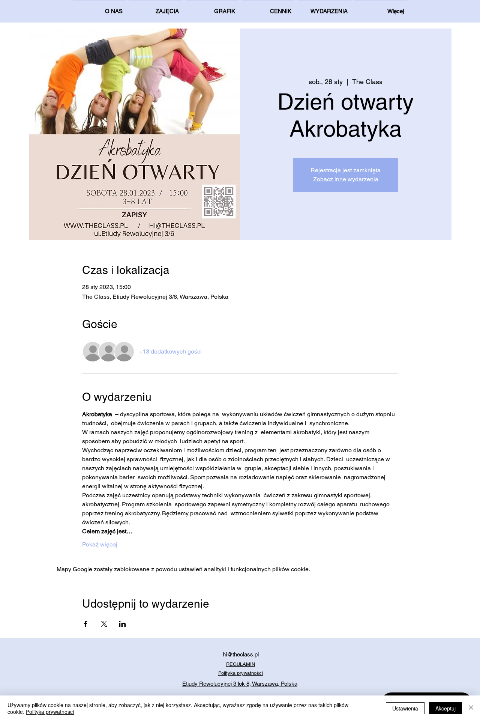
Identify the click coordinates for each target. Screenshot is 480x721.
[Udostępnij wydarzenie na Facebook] (85, 624)
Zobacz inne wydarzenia (345, 179)
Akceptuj (445, 708)
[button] (380, 8)
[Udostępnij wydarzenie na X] (104, 624)
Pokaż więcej (99, 544)
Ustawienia (405, 708)
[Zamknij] (471, 708)
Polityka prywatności (50, 711)
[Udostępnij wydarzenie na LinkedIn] (122, 624)
